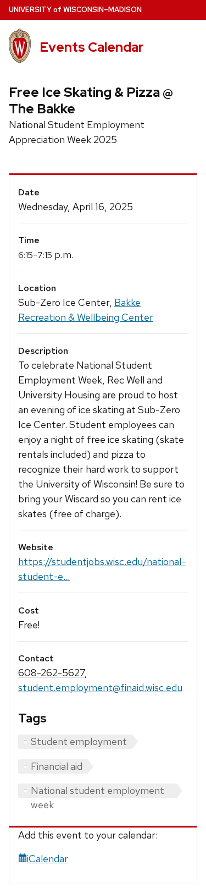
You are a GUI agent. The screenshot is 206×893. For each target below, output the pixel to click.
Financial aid (56, 766)
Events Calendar (92, 47)
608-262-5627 (51, 672)
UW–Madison (75, 9)
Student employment (79, 741)
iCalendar (47, 858)
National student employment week (97, 791)
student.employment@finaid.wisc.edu (100, 687)
